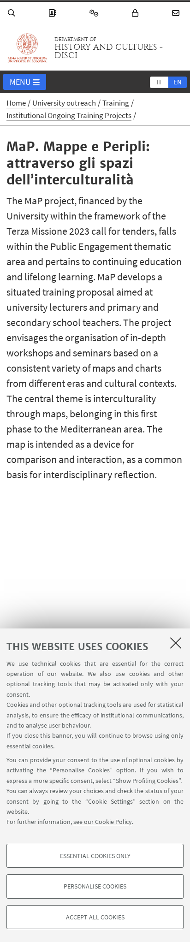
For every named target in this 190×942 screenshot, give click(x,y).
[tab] (159, 81)
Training (115, 103)
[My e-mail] (177, 13)
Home (16, 103)
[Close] (175, 642)
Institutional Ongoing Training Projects (68, 115)
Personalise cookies (95, 886)
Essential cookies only (95, 856)
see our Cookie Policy (102, 822)
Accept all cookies (95, 917)
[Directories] (53, 13)
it (159, 81)
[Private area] (136, 13)
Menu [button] (20, 82)
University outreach (64, 103)
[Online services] (95, 13)
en (177, 81)
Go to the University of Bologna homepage (27, 48)
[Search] (13, 13)
